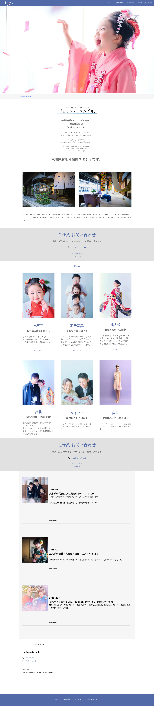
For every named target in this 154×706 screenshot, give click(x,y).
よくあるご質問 (77, 253)
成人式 (115, 325)
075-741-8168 (79, 247)
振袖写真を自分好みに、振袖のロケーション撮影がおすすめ (81, 601)
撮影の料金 (130, 3)
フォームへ (77, 256)
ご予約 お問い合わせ (145, 3)
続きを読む (53, 520)
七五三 (39, 326)
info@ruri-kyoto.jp (30, 661)
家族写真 (77, 326)
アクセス (78, 699)
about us (110, 3)
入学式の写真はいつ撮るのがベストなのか (71, 493)
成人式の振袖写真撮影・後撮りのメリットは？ (74, 553)
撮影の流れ (120, 3)
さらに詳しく (38, 351)
